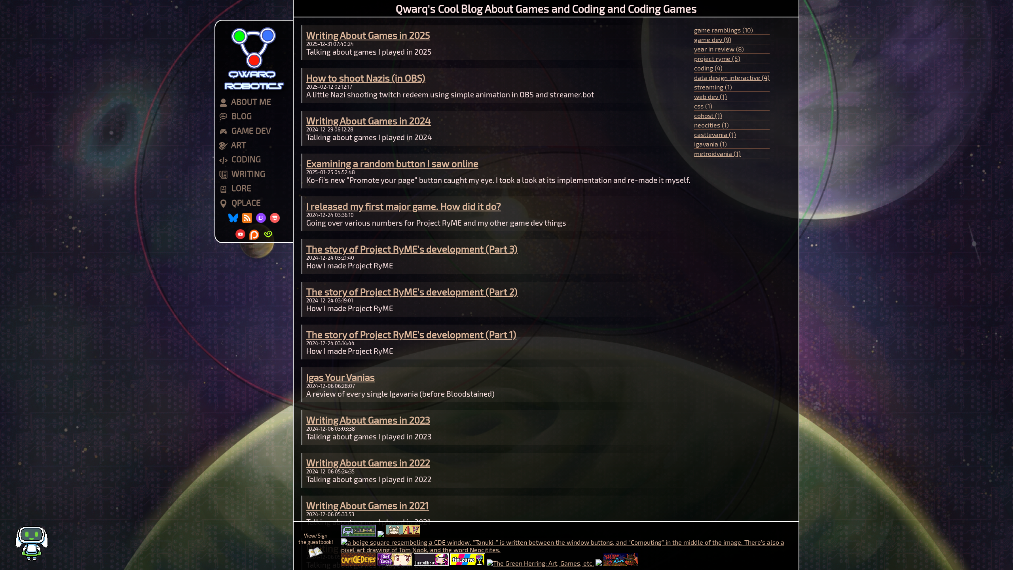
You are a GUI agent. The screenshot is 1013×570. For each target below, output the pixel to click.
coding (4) (708, 68)
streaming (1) (713, 87)
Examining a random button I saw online (392, 163)
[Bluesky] (233, 218)
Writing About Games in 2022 (368, 462)
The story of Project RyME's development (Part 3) (412, 249)
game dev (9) (712, 39)
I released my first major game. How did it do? (403, 206)
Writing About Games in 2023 (368, 420)
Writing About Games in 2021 (367, 505)
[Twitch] (261, 218)
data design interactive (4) (732, 77)
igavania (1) (710, 144)
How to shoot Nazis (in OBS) (365, 78)
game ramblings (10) (723, 30)
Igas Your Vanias (340, 377)
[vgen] (268, 234)
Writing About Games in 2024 (368, 120)
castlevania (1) (715, 134)
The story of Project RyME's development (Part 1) (411, 334)
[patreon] (254, 234)
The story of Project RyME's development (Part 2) (412, 291)
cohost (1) (708, 115)
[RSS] (247, 218)
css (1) (703, 106)
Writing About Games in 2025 (368, 35)
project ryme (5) (717, 58)
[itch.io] (275, 218)
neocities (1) (711, 125)
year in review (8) (719, 49)
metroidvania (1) (717, 153)
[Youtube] (240, 234)
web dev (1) (710, 96)
